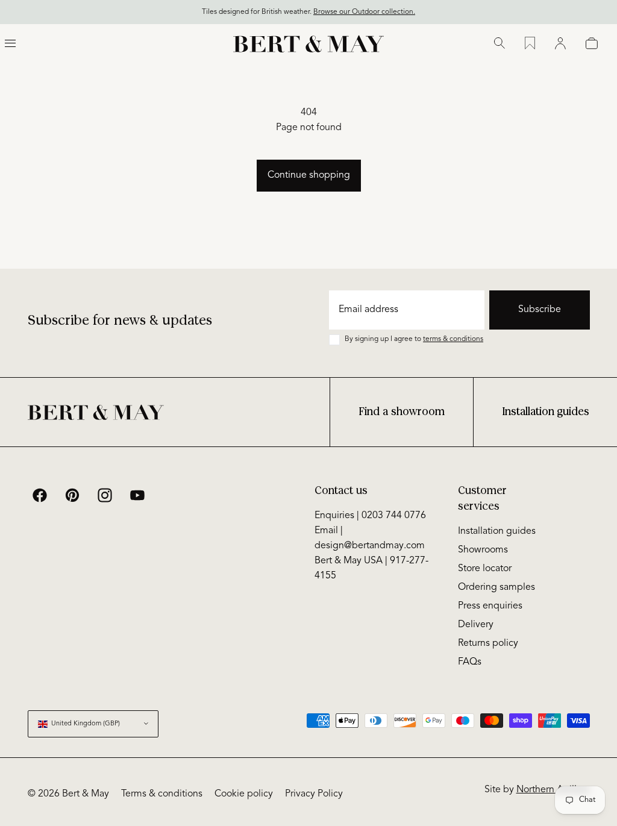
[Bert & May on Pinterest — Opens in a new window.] (72, 495)
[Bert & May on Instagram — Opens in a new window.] (105, 495)
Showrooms (483, 550)
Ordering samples (496, 587)
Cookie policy (244, 794)
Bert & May (85, 794)
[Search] (499, 43)
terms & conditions (453, 339)
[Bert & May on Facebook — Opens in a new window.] (40, 495)
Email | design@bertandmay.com (370, 538)
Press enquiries (490, 606)
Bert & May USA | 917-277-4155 (371, 568)
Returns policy (488, 643)
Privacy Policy (314, 794)
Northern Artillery (553, 790)
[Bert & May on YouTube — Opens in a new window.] (137, 495)
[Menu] (10, 43)
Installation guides (545, 412)
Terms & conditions (161, 794)
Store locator (485, 569)
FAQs (469, 662)
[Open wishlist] (530, 43)
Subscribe (539, 309)
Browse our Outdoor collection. (364, 12)
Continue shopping (309, 175)
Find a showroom (402, 412)
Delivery (475, 625)
